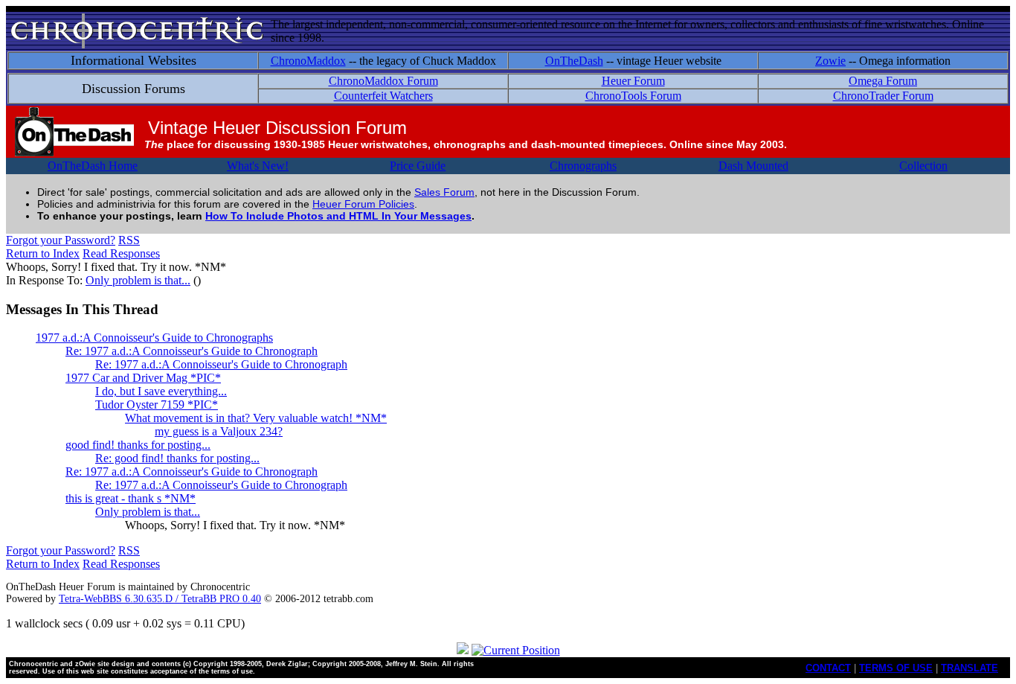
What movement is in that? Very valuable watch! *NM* (256, 418)
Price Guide (418, 165)
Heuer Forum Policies (363, 204)
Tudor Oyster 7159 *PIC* (156, 404)
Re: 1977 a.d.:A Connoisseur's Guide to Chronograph (191, 351)
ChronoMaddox (308, 60)
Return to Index (43, 253)
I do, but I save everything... (161, 391)
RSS (129, 240)
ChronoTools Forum (633, 95)
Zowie (830, 60)
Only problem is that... (138, 280)
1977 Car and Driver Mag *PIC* (143, 377)
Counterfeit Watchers (383, 95)
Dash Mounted (753, 165)
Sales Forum (444, 192)
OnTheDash (574, 60)
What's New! (258, 165)
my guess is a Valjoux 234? (219, 431)
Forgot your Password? (60, 240)
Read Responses (121, 253)
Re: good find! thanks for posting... (177, 458)
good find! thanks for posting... (137, 444)
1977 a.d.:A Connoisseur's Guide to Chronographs (154, 337)
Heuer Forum (633, 80)
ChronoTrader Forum (883, 95)
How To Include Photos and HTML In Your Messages (338, 216)
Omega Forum (883, 80)
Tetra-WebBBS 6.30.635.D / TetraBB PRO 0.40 (160, 598)
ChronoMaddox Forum (383, 80)
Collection (923, 165)
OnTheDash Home (93, 165)
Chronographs (583, 165)
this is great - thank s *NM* (130, 498)
